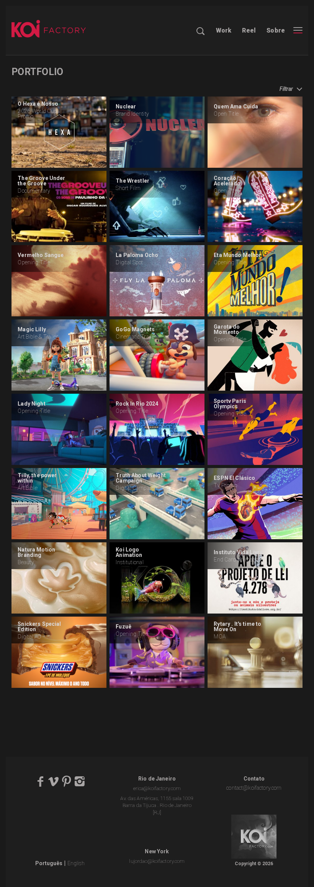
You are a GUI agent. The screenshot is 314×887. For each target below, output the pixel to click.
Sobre (276, 30)
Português (48, 863)
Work (224, 30)
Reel (249, 30)
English (76, 863)
